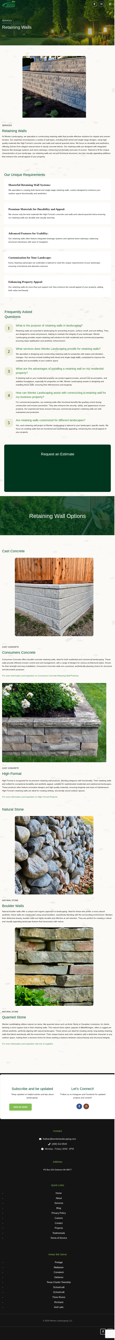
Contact (59, 1223)
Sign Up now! (20, 1107)
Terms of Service (58, 1238)
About (59, 1198)
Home (59, 1193)
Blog (58, 1208)
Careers (59, 1218)
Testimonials (58, 1233)
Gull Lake (59, 1307)
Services (58, 1203)
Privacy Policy (59, 1213)
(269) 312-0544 (59, 1144)
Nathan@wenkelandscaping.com (59, 1139)
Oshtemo (58, 1277)
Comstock (59, 1272)
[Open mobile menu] (110, 4)
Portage (59, 1262)
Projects (59, 1228)
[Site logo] (8, 4)
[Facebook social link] (94, 4)
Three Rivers (58, 1297)
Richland (58, 1302)
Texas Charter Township (59, 1282)
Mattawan (59, 1267)
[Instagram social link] (101, 4)
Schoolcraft (58, 1287)
